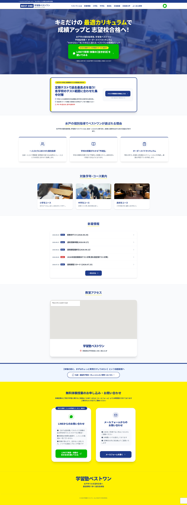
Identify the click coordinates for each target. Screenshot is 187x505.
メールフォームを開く (114, 454)
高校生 (109, 6)
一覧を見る (92, 273)
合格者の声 (126, 6)
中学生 (102, 6)
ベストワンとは (76, 6)
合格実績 (117, 6)
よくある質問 (137, 6)
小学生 (95, 6)
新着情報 (87, 6)
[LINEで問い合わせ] (165, 6)
